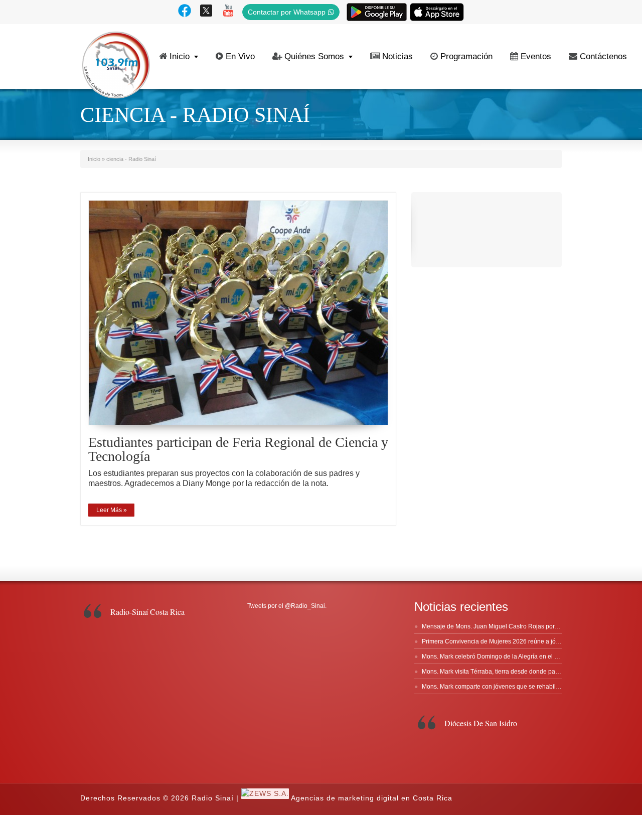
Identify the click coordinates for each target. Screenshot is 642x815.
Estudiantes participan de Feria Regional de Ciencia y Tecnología (238, 449)
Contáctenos (603, 56)
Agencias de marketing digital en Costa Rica (371, 798)
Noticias (397, 56)
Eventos (536, 56)
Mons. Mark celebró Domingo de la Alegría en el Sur (493, 656)
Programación (466, 56)
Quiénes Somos (314, 56)
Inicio (180, 56)
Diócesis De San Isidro (480, 723)
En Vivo (240, 56)
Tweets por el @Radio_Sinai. (287, 605)
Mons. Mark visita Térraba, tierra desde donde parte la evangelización (517, 671)
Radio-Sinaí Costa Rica (147, 611)
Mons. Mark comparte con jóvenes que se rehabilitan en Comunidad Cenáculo (529, 686)
